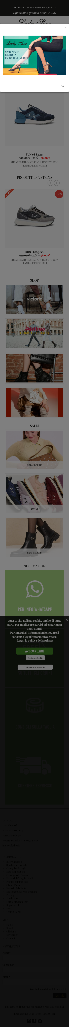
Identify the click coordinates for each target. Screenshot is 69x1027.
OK (62, 86)
